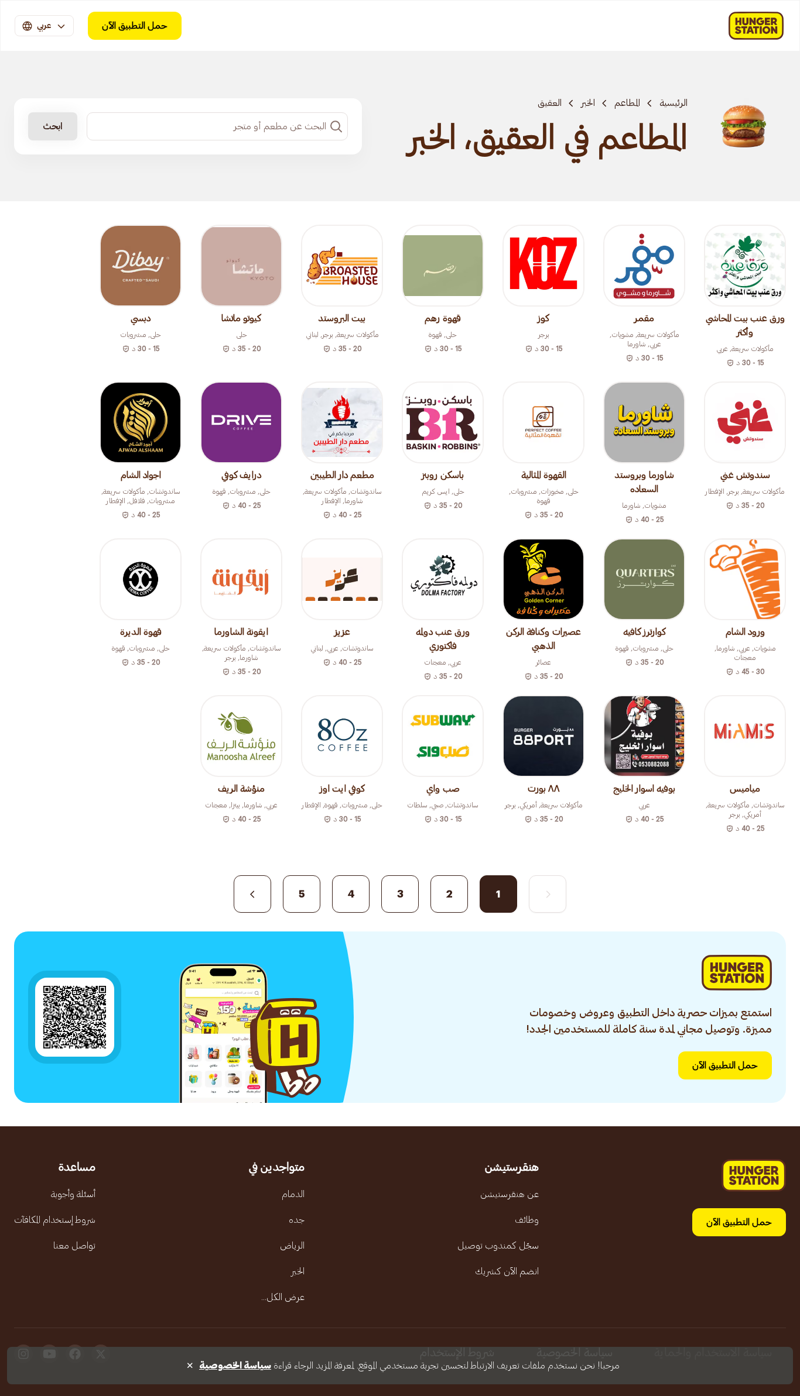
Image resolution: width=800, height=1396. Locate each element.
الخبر (588, 103)
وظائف (527, 1220)
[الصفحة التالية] (252, 894)
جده (297, 1220)
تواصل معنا (74, 1245)
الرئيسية (673, 103)
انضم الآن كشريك (507, 1271)
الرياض (292, 1245)
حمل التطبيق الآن (134, 25)
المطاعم (627, 103)
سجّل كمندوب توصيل (498, 1245)
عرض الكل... (283, 1297)
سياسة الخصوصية (235, 1365)
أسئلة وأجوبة (73, 1194)
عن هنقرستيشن (509, 1194)
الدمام (293, 1194)
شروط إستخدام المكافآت (54, 1220)
